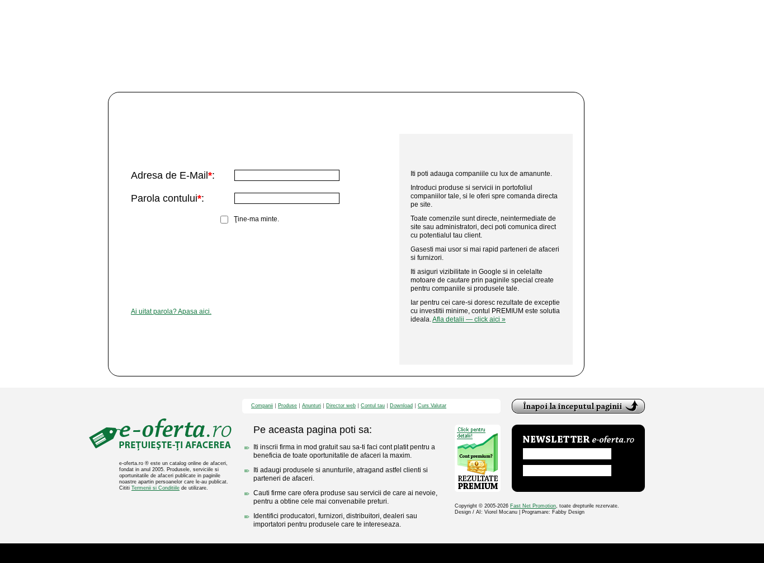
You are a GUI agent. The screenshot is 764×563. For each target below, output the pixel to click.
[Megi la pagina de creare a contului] (486, 113)
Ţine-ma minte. (256, 219)
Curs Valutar (432, 405)
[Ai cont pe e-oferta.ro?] (254, 113)
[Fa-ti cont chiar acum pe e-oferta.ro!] (478, 343)
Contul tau (373, 405)
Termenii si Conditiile (155, 488)
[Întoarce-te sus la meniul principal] (578, 406)
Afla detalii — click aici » (469, 319)
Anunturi (311, 405)
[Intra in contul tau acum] (280, 245)
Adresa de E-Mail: (173, 175)
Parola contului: (167, 198)
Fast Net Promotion (533, 506)
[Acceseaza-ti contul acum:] (254, 154)
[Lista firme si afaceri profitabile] (160, 434)
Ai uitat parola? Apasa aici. (171, 311)
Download (401, 405)
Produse (287, 405)
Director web (341, 405)
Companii (262, 405)
